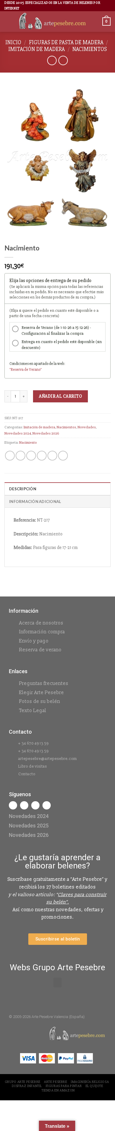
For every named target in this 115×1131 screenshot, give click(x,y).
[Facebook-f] (13, 805)
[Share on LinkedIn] (63, 455)
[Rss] (35, 805)
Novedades (87, 427)
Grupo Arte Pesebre (22, 1082)
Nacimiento (28, 442)
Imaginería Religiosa (90, 1082)
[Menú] (8, 21)
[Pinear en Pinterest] (52, 455)
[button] (57, 982)
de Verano (32, 369)
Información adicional (35, 501)
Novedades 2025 (29, 825)
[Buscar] (95, 21)
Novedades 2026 (45, 433)
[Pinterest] (46, 805)
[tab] (57, 488)
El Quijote (94, 1086)
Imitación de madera (36, 49)
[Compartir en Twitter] (31, 455)
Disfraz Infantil (27, 1086)
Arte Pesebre (55, 1082)
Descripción (22, 488)
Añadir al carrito (60, 396)
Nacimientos (89, 49)
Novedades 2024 (17, 433)
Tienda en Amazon (58, 1090)
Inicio (13, 42)
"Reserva (16, 369)
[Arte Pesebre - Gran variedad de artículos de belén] (52, 21)
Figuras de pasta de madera (66, 42)
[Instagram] (24, 805)
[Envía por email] (42, 455)
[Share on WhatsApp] (10, 455)
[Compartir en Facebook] (20, 455)
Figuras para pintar (64, 1086)
